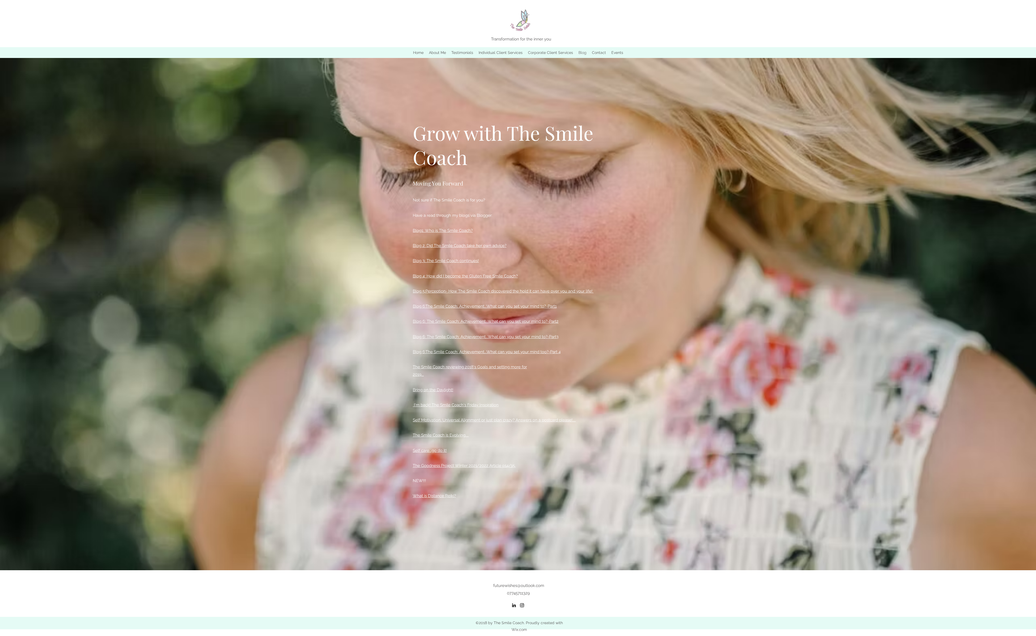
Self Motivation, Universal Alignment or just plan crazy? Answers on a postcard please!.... (494, 420)
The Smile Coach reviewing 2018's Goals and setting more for (470, 367)
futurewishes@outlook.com (518, 585)
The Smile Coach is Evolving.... (441, 435)
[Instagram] (522, 605)
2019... (418, 374)
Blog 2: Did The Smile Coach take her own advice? (459, 245)
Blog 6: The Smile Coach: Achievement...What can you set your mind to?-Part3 (485, 336)
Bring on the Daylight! (433, 389)
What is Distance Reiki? (434, 495)
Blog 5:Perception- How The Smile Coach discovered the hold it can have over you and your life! (502, 291)
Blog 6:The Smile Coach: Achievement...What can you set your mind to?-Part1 (485, 306)
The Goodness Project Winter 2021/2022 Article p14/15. (464, 465)
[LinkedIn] (514, 605)
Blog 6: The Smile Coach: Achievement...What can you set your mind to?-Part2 (485, 321)
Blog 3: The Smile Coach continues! (446, 260)
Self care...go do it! (430, 450)
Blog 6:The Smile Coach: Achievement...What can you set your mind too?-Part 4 (487, 351)
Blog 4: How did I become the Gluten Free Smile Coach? (465, 276)
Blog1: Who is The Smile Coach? (443, 230)
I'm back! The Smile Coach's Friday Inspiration (456, 405)
